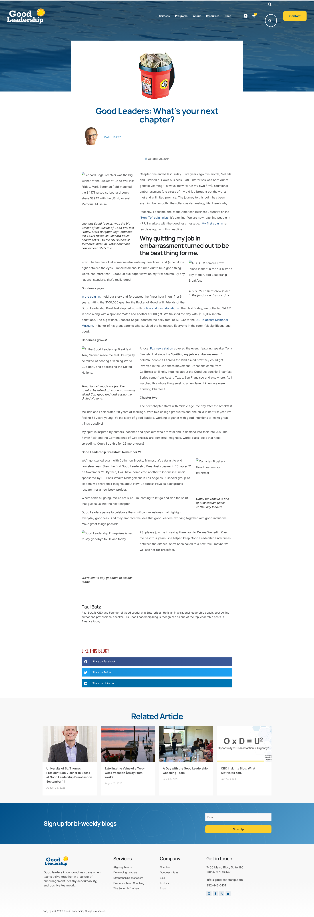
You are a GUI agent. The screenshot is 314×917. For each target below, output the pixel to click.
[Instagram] (221, 893)
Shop (228, 15)
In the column (91, 296)
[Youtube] (228, 893)
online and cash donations (161, 308)
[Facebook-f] (215, 893)
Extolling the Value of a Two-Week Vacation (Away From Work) (124, 773)
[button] (269, 4)
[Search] (269, 20)
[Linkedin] (209, 893)
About (197, 15)
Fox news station (161, 348)
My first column (212, 223)
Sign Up (238, 829)
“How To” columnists (154, 217)
